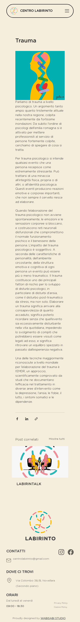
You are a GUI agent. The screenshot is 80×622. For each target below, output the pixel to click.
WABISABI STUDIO (53, 618)
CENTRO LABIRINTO (36, 10)
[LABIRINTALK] (40, 462)
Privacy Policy (61, 603)
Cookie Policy (61, 607)
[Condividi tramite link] (36, 419)
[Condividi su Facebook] (17, 419)
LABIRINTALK (29, 484)
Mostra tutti (57, 439)
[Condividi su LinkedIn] (27, 419)
